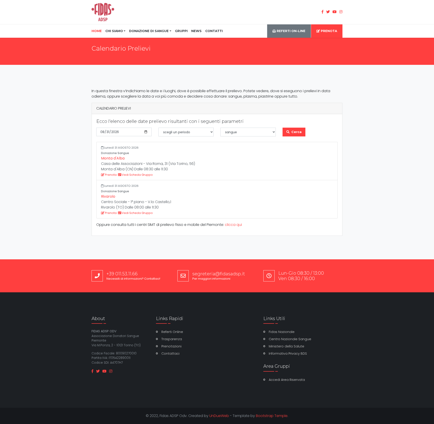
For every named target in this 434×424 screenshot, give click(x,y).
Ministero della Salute (286, 346)
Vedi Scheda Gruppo (137, 175)
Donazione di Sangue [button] (149, 31)
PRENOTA (328, 31)
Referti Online (172, 332)
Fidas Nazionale (282, 332)
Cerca (296, 132)
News (196, 31)
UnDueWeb (219, 415)
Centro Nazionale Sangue (290, 339)
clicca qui (233, 224)
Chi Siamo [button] (114, 31)
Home (98, 31)
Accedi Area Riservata (287, 379)
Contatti (214, 31)
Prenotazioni (171, 346)
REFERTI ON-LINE (290, 31)
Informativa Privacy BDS (288, 353)
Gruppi (181, 31)
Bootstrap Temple (272, 415)
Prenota (110, 175)
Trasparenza (171, 339)
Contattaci (170, 353)
